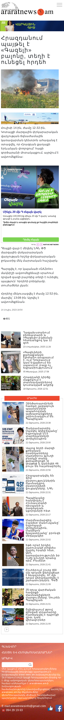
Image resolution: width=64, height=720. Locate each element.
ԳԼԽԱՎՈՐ (9, 646)
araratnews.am (37, 683)
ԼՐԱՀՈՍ (32, 398)
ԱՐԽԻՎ (7, 658)
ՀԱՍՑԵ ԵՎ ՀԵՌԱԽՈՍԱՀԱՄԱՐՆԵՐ (27, 652)
